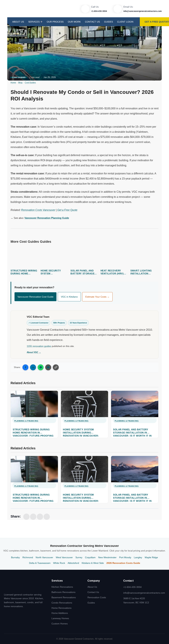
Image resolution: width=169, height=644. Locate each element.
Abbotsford (73, 563)
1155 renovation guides (39, 346)
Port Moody (125, 557)
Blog (20, 83)
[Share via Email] (48, 367)
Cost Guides (19, 77)
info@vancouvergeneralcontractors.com (142, 11)
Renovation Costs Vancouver (38, 209)
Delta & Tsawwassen (40, 563)
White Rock (59, 563)
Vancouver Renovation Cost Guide (35, 296)
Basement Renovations (63, 597)
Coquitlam (90, 557)
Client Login (125, 21)
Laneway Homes (60, 618)
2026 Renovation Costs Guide (123, 563)
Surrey (78, 557)
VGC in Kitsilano (69, 296)
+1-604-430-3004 (99, 11)
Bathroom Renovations (63, 592)
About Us (18, 21)
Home (13, 83)
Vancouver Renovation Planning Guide (46, 218)
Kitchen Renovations (62, 587)
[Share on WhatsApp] (41, 367)
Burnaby (15, 557)
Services (34, 21)
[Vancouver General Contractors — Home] (17, 584)
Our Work (74, 21)
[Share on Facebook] (25, 367)
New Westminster (107, 557)
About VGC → (34, 352)
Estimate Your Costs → (97, 296)
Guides (108, 21)
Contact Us (92, 21)
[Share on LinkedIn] (33, 367)
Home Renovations (61, 607)
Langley (138, 557)
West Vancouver (64, 557)
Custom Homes (59, 623)
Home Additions (59, 613)
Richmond (27, 557)
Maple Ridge (151, 557)
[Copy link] (56, 367)
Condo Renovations (61, 602)
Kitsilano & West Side (93, 563)
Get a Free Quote (67, 209)
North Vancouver (44, 557)
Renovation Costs (96, 597)
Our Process (55, 21)
